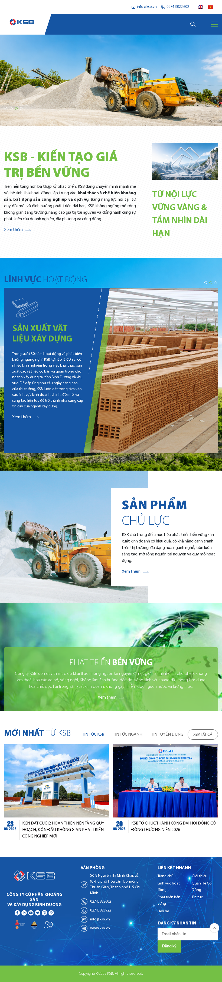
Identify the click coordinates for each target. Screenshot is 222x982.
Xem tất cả (202, 735)
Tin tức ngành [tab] (127, 734)
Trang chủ (166, 876)
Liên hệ (163, 911)
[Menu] (214, 24)
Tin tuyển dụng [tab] (167, 734)
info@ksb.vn (100, 919)
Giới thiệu (199, 876)
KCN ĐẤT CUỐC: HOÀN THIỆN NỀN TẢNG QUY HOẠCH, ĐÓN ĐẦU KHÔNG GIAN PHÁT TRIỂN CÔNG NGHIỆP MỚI (63, 830)
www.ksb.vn (100, 928)
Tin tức (197, 897)
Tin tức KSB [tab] (93, 734)
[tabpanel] (111, 792)
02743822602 (100, 902)
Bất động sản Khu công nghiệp (41, 339)
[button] (6, 108)
